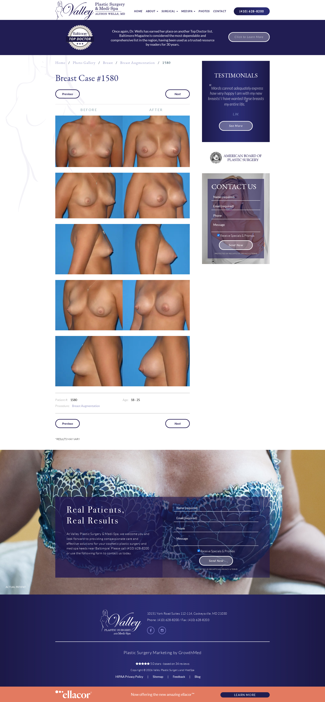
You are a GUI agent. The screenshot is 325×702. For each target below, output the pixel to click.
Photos (204, 11)
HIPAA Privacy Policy (129, 676)
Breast (108, 62)
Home (138, 11)
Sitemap (158, 676)
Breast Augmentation (137, 62)
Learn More (245, 695)
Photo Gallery (84, 62)
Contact (219, 11)
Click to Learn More (249, 37)
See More (236, 126)
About (151, 11)
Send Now (236, 245)
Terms (254, 254)
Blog (197, 676)
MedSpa (187, 11)
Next (178, 94)
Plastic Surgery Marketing (148, 652)
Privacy (245, 254)
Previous (67, 94)
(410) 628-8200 (251, 11)
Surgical (169, 11)
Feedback (179, 676)
